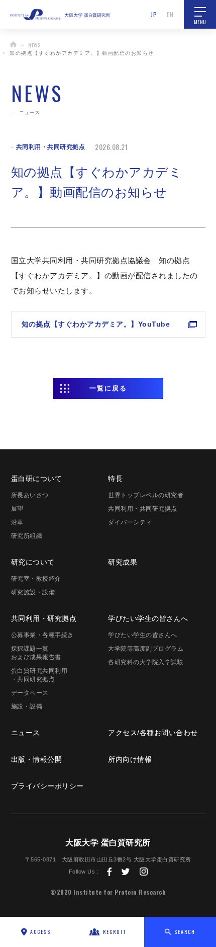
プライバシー (47, 786)
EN (170, 14)
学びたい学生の (148, 618)
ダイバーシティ (130, 522)
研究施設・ (33, 592)
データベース (30, 692)
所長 (30, 495)
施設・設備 (27, 706)
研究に (33, 562)
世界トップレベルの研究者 (145, 495)
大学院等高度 (145, 648)
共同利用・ (44, 618)
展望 (17, 508)
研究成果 (122, 562)
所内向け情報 (130, 759)
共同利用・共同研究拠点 (142, 508)
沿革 (17, 522)
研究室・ (36, 578)
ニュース (25, 733)
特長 (115, 479)
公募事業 (42, 635)
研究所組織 (27, 535)
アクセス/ (153, 733)
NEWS (34, 45)
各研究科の (145, 662)
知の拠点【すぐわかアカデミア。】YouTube (96, 324)
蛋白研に (36, 479)
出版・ (36, 759)
